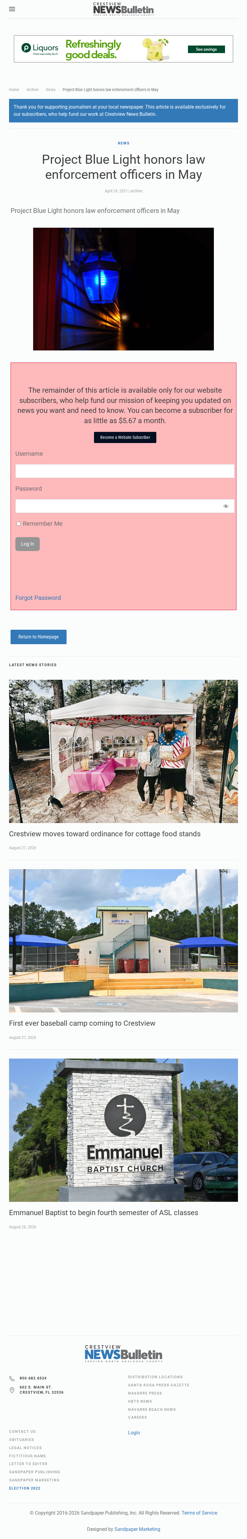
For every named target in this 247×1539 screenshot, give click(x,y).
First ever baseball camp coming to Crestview (82, 1023)
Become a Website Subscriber (125, 437)
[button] (12, 9)
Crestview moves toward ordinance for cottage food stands (105, 834)
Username (29, 453)
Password (28, 488)
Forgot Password (38, 597)
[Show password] (226, 506)
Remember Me (42, 523)
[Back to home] (123, 9)
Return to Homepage (38, 637)
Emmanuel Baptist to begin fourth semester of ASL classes (103, 1212)
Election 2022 (24, 1488)
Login (134, 1433)
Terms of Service (199, 1513)
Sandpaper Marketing (137, 1529)
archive (136, 190)
